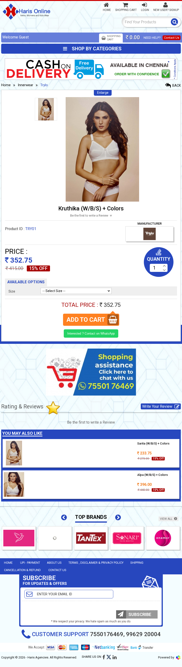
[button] (64, 517)
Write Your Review (157, 406)
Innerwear (25, 85)
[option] (46, 109)
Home (107, 10)
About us (54, 562)
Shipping (136, 562)
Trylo (44, 85)
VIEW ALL (166, 518)
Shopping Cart (126, 10)
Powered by (166, 657)
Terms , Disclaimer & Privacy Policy (95, 562)
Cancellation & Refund (22, 570)
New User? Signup (166, 10)
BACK (176, 85)
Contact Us (171, 37)
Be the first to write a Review (89, 215)
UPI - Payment (30, 562)
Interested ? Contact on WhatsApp (91, 333)
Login (145, 10)
